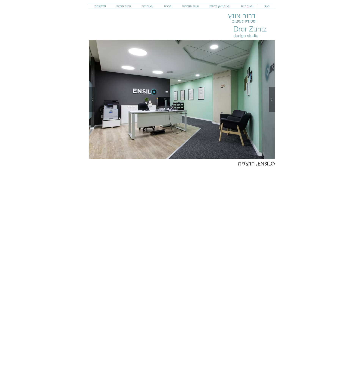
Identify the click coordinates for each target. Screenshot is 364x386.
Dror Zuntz (250, 29)
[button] (182, 99)
